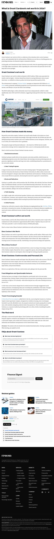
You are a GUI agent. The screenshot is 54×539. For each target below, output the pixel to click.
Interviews (18, 503)
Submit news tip (32, 507)
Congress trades (20, 478)
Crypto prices (32, 473)
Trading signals (19, 470)
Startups (4, 483)
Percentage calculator (7, 499)
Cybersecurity (5, 485)
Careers (31, 499)
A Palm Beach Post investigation (10, 299)
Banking (3, 478)
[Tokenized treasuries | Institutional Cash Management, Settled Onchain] (31, 400)
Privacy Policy (27, 382)
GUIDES (11, 397)
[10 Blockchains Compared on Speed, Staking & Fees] (5, 410)
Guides (17, 498)
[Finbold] (7, 2)
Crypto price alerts (19, 488)
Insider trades (20, 473)
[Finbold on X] (45, 492)
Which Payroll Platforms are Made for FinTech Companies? (43, 411)
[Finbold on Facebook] (42, 492)
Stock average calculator (5, 496)
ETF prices (31, 475)
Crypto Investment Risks (46, 484)
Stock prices (32, 470)
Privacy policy (45, 473)
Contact (31, 497)
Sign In (41, 2)
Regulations (4, 488)
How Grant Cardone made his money (14, 432)
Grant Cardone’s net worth (12, 430)
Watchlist (18, 491)
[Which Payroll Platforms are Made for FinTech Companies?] (31, 410)
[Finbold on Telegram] (48, 492)
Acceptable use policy (47, 475)
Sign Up (47, 2)
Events (30, 502)
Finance (8, 53)
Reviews (18, 501)
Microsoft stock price (32, 484)
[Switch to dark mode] (51, 2)
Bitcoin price (32, 478)
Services (18, 467)
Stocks (3, 473)
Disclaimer (44, 480)
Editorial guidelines (33, 504)
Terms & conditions (46, 470)
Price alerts (18, 480)
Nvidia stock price (33, 487)
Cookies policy (45, 478)
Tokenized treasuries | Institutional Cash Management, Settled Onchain (44, 401)
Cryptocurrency (5, 475)
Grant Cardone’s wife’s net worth (14, 434)
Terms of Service (24, 461)
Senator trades (20, 475)
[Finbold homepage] (27, 456)
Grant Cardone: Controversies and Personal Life (17, 436)
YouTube (45, 206)
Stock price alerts (19, 484)
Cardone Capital (22, 83)
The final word (8, 438)
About (30, 494)
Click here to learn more (13, 530)
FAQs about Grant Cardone (12, 440)
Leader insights (19, 506)
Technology (4, 480)
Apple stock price (33, 480)
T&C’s (23, 382)
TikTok (50, 206)
